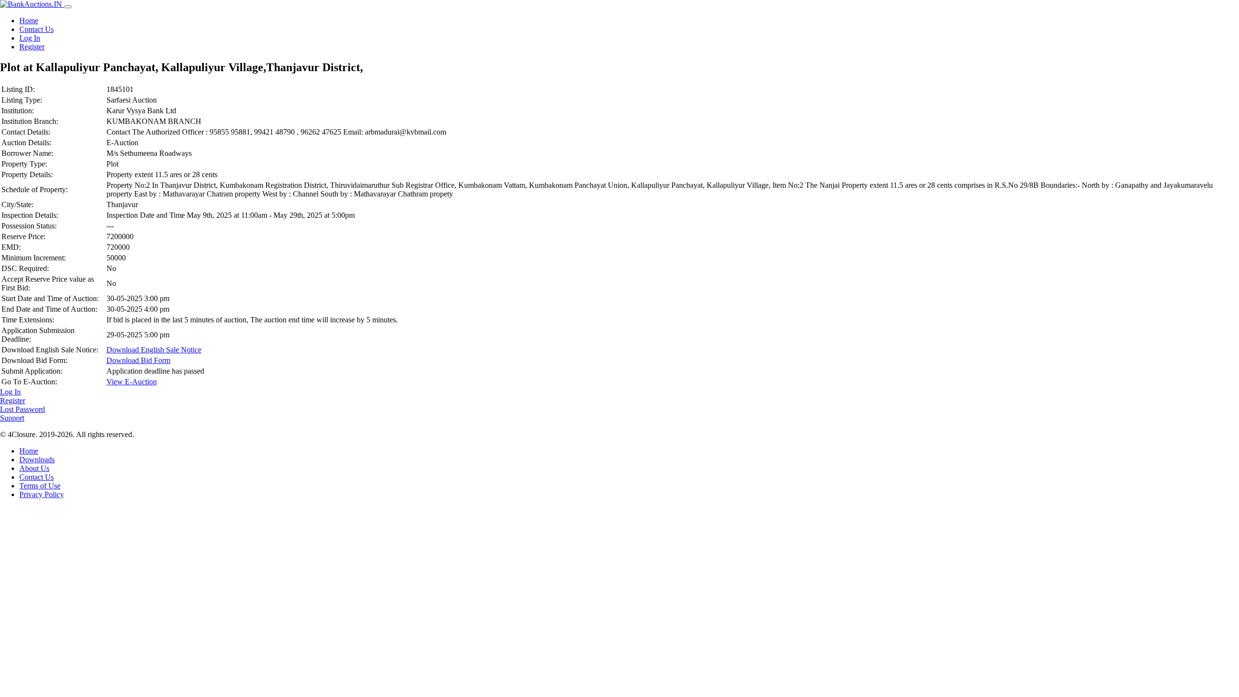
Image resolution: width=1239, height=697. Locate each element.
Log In (29, 38)
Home (28, 20)
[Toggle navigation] (68, 6)
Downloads (37, 459)
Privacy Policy (41, 494)
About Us (34, 468)
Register (32, 47)
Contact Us (36, 29)
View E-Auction (131, 382)
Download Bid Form (138, 360)
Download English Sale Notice (153, 350)
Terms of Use (39, 486)
